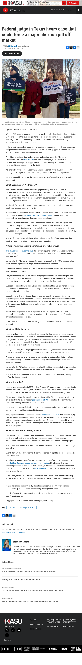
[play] (5, 10)
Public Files (33, 620)
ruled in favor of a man (50, 415)
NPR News (11, 507)
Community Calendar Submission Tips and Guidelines (70, 621)
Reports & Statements (37, 624)
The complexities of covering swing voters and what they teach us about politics (30, 601)
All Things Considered (27, 507)
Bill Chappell (12, 46)
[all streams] (79, 10)
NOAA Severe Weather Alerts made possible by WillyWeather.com (54, 621)
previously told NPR (40, 400)
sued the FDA (28, 160)
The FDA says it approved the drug (19, 251)
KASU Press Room (69, 626)
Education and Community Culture (11, 568)
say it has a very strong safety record (38, 215)
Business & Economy (8, 587)
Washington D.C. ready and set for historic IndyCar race (21, 580)
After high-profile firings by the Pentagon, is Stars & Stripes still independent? (29, 571)
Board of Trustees (36, 629)
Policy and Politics (7, 598)
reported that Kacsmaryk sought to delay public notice (27, 463)
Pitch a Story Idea (52, 626)
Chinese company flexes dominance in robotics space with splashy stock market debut (32, 591)
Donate (74, 3)
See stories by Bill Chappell (13, 532)
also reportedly (40, 468)
